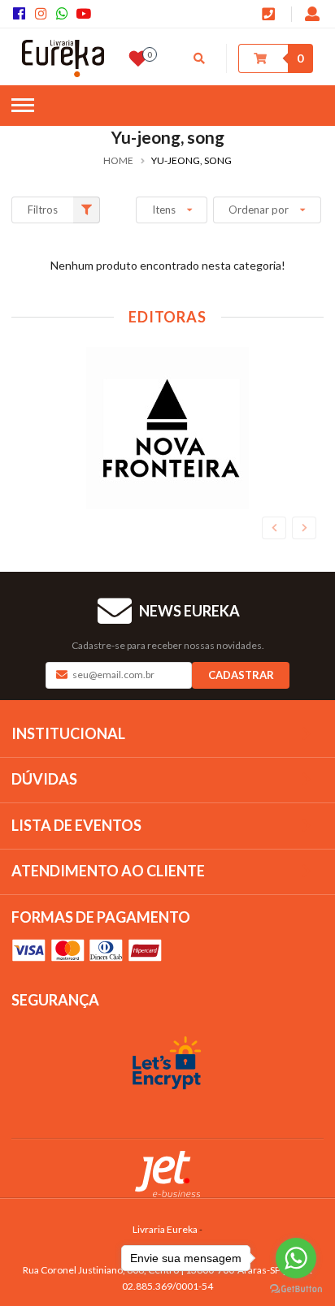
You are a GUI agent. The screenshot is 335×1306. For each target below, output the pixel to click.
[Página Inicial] (63, 58)
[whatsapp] (65, 14)
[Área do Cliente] (313, 15)
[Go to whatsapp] (296, 1258)
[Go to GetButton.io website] (296, 1289)
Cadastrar (241, 674)
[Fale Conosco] (270, 15)
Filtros (43, 209)
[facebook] (22, 14)
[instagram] (43, 14)
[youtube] (85, 14)
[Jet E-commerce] (167, 1174)
